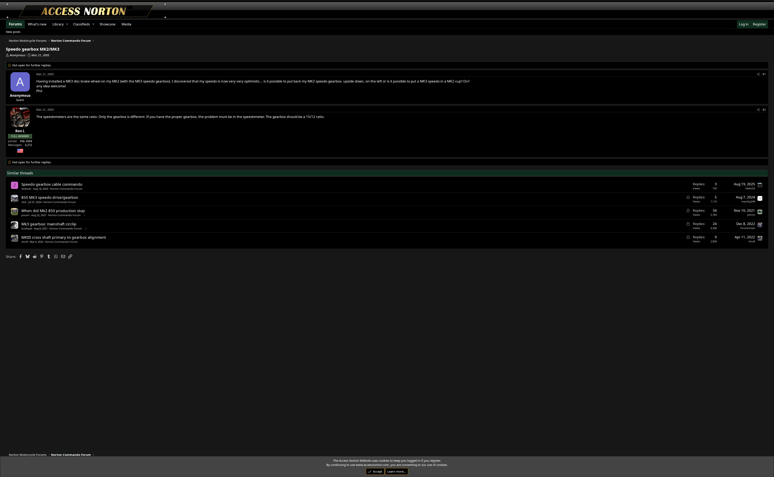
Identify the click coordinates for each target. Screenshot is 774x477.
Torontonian (747, 228)
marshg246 (748, 201)
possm (25, 215)
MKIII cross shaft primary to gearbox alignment (63, 237)
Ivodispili (26, 228)
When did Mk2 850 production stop (53, 210)
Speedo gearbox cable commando (51, 184)
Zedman (26, 189)
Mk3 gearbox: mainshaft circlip (48, 223)
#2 (764, 109)
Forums (15, 24)
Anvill (24, 242)
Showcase (107, 24)
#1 (764, 74)
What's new (37, 24)
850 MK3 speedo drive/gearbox (49, 197)
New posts (13, 32)
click (23, 202)
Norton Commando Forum (66, 189)
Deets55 (750, 188)
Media (126, 24)
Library (58, 24)
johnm (751, 215)
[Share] (758, 74)
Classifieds (81, 24)
